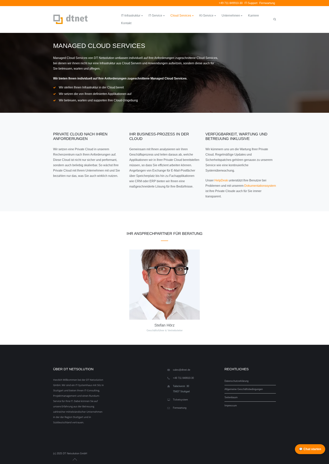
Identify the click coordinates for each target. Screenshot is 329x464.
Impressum (230, 405)
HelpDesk (221, 180)
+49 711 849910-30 (231, 3)
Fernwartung (267, 3)
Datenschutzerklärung (236, 381)
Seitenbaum (231, 397)
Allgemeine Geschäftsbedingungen (243, 389)
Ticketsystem (180, 399)
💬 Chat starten (310, 449)
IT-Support (250, 3)
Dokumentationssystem (260, 185)
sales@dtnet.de (181, 369)
